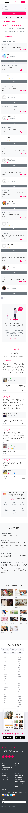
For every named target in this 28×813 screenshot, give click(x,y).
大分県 (19, 696)
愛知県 (19, 672)
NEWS (16, 765)
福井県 (19, 661)
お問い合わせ (5, 779)
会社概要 (4, 763)
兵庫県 (5, 683)
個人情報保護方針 (6, 769)
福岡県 (19, 687)
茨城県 (5, 672)
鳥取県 (5, 689)
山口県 (5, 698)
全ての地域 (5, 649)
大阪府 (12, 652)
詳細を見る (13, 499)
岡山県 (5, 694)
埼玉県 (5, 652)
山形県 (5, 667)
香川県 (5, 702)
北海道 (5, 657)
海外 (20, 704)
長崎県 (19, 692)
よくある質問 (5, 777)
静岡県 (19, 669)
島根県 (5, 692)
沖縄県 (19, 702)
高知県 (19, 685)
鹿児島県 (20, 700)
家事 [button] (18, 17)
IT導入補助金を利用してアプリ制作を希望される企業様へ (20, 784)
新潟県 (5, 680)
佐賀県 (19, 689)
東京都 (13, 649)
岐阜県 (19, 667)
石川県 (19, 659)
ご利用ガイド (5, 775)
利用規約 (4, 765)
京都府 (19, 652)
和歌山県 (6, 687)
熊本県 (19, 694)
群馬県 (5, 676)
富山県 (19, 657)
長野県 (19, 665)
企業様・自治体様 (19, 775)
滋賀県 (19, 676)
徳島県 (5, 700)
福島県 (5, 669)
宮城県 (5, 663)
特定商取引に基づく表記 (7, 767)
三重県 (19, 674)
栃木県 (5, 674)
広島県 (5, 696)
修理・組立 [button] (12, 17)
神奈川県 (21, 649)
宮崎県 (19, 698)
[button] (6, 504)
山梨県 (19, 663)
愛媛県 (19, 683)
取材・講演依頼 (18, 779)
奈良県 (5, 685)
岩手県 (5, 661)
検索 (14, 13)
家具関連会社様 (18, 777)
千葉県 (5, 678)
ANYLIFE (17, 763)
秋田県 (5, 665)
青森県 (5, 659)
